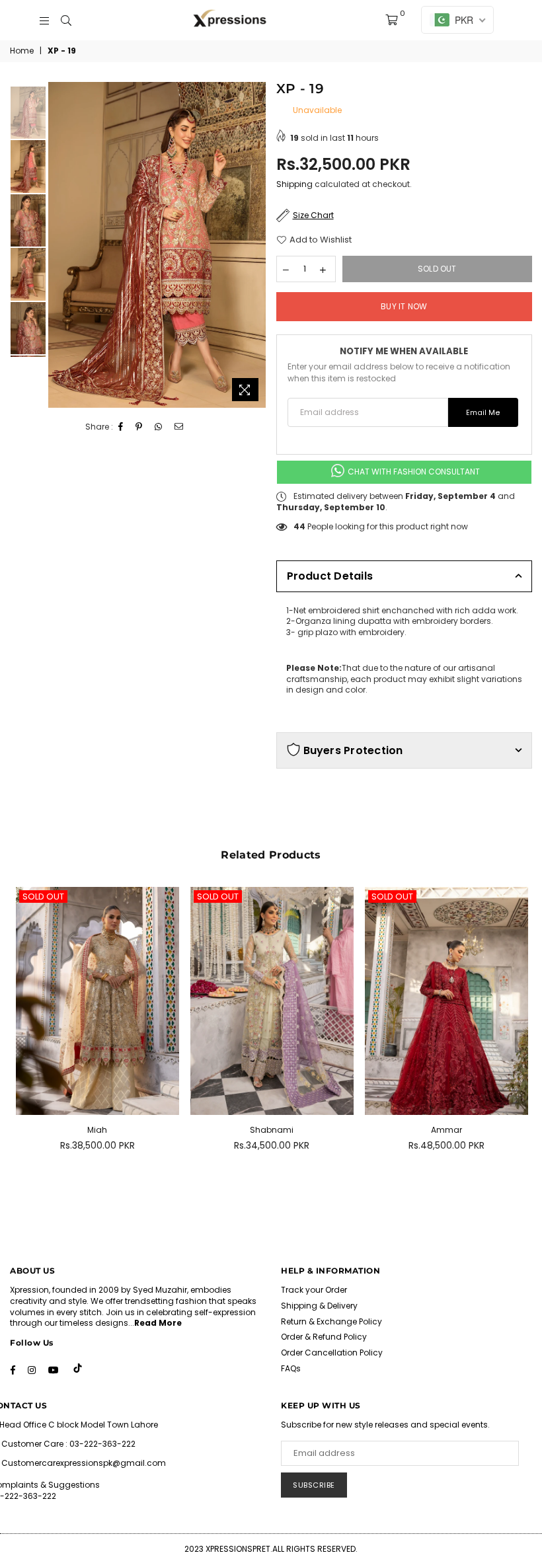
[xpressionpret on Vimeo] (79, 1369)
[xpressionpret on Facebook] (13, 1369)
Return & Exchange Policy (331, 1321)
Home (22, 51)
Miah (97, 1129)
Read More (158, 1322)
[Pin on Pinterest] (139, 427)
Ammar (446, 1129)
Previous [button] (59, 244)
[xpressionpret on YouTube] (53, 1369)
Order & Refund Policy (324, 1336)
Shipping (294, 184)
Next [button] (254, 244)
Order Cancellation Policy (332, 1352)
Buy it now (404, 306)
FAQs (291, 1368)
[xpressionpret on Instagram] (31, 1369)
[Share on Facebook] (121, 427)
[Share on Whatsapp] (158, 427)
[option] (157, 245)
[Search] (66, 20)
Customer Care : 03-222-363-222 (68, 1443)
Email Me (483, 413)
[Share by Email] (179, 427)
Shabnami (271, 1129)
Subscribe (314, 1485)
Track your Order (314, 1289)
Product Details (330, 576)
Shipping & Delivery (319, 1305)
